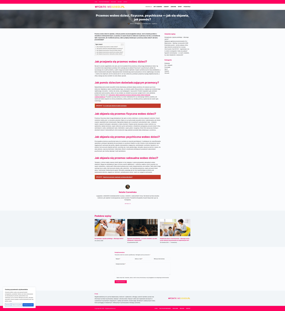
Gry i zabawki (158, 6)
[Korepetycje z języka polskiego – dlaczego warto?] (110, 227)
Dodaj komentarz (121, 264)
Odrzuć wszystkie (16, 304)
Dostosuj (8, 304)
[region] (19, 297)
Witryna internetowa (159, 259)
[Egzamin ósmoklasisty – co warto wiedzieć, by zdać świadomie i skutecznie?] (142, 227)
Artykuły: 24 (128, 203)
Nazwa (118, 259)
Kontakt (125, 1)
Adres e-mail (138, 259)
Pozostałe (187, 6)
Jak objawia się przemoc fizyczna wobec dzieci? (109, 50)
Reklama (120, 1)
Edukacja (149, 6)
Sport (180, 6)
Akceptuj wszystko (28, 304)
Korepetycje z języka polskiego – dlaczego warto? (109, 238)
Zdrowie (173, 6)
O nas (96, 1)
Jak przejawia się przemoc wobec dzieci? (107, 46)
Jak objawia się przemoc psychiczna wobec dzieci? (110, 52)
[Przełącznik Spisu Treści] (121, 44)
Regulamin (113, 1)
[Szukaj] (189, 1)
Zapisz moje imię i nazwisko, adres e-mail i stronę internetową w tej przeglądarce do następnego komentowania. (143, 277)
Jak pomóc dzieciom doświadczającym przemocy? (110, 48)
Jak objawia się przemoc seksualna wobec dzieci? (109, 54)
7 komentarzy (173, 242)
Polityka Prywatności (104, 1)
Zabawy (166, 6)
